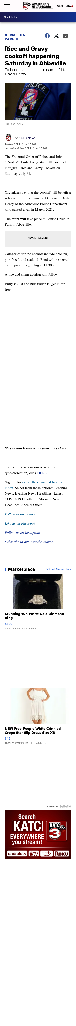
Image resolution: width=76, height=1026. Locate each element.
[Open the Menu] (7, 6)
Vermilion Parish (15, 37)
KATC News (27, 138)
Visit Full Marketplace (58, 569)
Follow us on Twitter (20, 513)
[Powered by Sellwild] (65, 806)
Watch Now (64, 6)
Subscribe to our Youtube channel (29, 541)
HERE (42, 472)
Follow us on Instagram (22, 532)
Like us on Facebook (20, 523)
